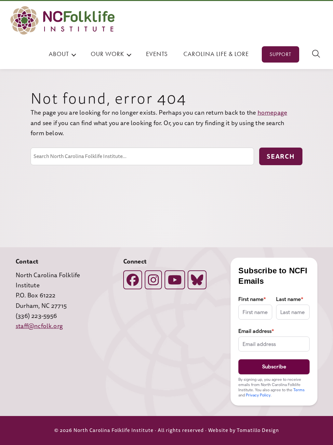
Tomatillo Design (258, 430)
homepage (272, 112)
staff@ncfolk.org (39, 326)
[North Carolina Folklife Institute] (62, 20)
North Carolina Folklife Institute (113, 430)
